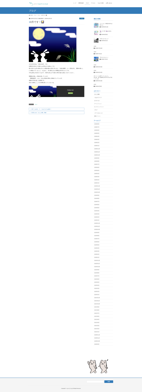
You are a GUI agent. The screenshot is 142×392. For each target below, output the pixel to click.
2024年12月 (97, 186)
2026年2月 (96, 142)
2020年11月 (97, 338)
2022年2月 (96, 291)
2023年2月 (96, 254)
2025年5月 (96, 170)
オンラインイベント (99, 106)
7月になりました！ (104, 57)
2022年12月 (97, 260)
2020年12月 (97, 334)
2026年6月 (96, 130)
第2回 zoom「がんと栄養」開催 (38, 112)
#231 (95, 84)
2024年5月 (96, 207)
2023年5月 (96, 244)
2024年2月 (96, 217)
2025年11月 (97, 151)
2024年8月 (96, 198)
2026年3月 (96, 139)
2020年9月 (96, 344)
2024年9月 (96, 195)
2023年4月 (96, 248)
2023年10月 (97, 229)
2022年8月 (96, 272)
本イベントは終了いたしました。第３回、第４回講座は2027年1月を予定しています (103, 77)
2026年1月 (96, 145)
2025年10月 (97, 155)
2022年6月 (96, 279)
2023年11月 (97, 226)
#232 (95, 70)
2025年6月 (96, 167)
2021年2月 (96, 328)
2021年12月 (97, 297)
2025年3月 (96, 176)
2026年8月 (96, 124)
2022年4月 (96, 285)
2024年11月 (97, 189)
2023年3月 (96, 251)
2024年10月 (97, 192)
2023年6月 (96, 241)
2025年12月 (97, 148)
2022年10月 (97, 266)
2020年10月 (97, 341)
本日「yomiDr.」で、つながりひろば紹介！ (41, 109)
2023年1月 (96, 257)
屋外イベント (97, 116)
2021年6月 (96, 316)
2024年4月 (96, 210)
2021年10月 (97, 303)
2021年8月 (96, 310)
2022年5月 (96, 282)
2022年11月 (97, 263)
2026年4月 (96, 136)
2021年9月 (96, 307)
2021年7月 (96, 313)
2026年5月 (96, 133)
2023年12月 (97, 223)
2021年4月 (96, 322)
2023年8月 (96, 235)
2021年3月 (96, 325)
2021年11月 (97, 300)
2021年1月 (96, 331)
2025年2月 (96, 179)
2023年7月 (96, 238)
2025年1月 (96, 183)
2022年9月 (96, 269)
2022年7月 (96, 276)
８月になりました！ (104, 38)
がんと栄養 (96, 94)
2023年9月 (96, 232)
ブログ (81, 18)
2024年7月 (96, 201)
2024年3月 (96, 214)
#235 (95, 46)
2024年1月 (96, 220)
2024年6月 (96, 204)
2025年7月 (96, 164)
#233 (95, 65)
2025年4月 (96, 173)
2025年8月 (96, 161)
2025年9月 (96, 158)
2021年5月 (96, 319)
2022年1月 (96, 294)
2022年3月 (96, 288)
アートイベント (98, 103)
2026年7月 (96, 127)
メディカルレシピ (98, 113)
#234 (95, 51)
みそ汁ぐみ (96, 100)
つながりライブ (98, 97)
